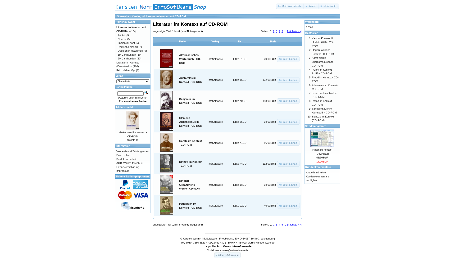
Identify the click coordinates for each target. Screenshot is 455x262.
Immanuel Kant (126, 42)
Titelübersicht (124, 107)
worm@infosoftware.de (261, 242)
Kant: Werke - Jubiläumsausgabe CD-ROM (322, 61)
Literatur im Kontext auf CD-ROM (165, 16)
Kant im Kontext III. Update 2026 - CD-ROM (323, 42)
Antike (121, 35)
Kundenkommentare (318, 167)
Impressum (122, 170)
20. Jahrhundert (127, 58)
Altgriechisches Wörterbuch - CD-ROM (190, 59)
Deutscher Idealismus (130, 50)
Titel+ (182, 41)
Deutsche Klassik (128, 46)
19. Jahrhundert (127, 54)
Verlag (215, 41)
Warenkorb (312, 21)
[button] (290, 6)
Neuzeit (122, 39)
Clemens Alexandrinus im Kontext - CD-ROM (190, 122)
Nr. (239, 41)
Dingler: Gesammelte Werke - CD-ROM (189, 184)
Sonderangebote (315, 126)
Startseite (123, 16)
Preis (273, 41)
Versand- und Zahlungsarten (132, 151)
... (285, 31)
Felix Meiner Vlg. (125, 70)
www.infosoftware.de (238, 246)
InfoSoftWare (215, 59)
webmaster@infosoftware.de (231, 250)
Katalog (136, 16)
